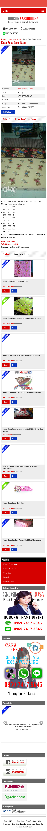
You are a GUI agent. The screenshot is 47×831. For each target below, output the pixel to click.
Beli (13, 291)
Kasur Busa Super (14, 39)
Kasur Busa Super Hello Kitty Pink (15, 281)
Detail (6, 291)
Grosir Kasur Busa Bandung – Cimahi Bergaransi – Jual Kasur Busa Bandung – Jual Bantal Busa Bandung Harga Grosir (23, 824)
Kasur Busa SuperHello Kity (13, 503)
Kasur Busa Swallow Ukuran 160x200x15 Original (21, 355)
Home (3, 39)
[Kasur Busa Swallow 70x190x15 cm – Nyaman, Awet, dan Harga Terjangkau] (23, 714)
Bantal (6, 577)
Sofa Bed (7, 573)
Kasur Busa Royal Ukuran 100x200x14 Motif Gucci (22, 392)
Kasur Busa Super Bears (13, 42)
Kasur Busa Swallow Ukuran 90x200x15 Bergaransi (22, 540)
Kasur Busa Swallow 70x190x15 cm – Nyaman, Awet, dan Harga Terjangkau (23, 725)
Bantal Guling (8, 581)
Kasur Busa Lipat (10, 568)
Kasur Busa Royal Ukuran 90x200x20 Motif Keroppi (22, 318)
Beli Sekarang (8, 112)
